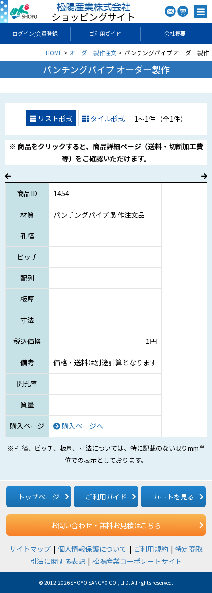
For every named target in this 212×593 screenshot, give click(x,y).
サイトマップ (30, 549)
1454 (61, 193)
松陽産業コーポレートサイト (137, 561)
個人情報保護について (92, 549)
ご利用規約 (151, 549)
